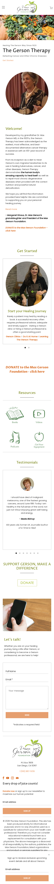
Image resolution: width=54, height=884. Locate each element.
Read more (11, 209)
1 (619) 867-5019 (27, 771)
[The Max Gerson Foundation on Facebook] (3, 778)
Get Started (8, 60)
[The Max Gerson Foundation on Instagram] (12, 778)
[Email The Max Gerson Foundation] (17, 778)
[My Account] (2, 7)
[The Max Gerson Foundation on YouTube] (7, 778)
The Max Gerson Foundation (24, 821)
